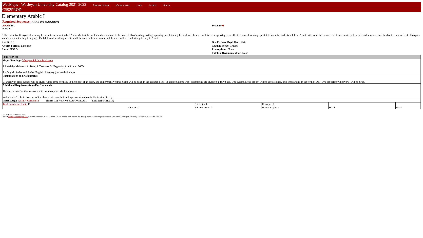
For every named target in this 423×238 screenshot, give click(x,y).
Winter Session (123, 5)
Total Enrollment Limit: (15, 104)
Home (139, 5)
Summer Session (101, 5)
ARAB (6, 25)
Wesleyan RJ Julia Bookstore (37, 60)
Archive (152, 5)
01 (222, 25)
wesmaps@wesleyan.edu (18, 117)
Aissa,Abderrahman (28, 100)
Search (166, 5)
